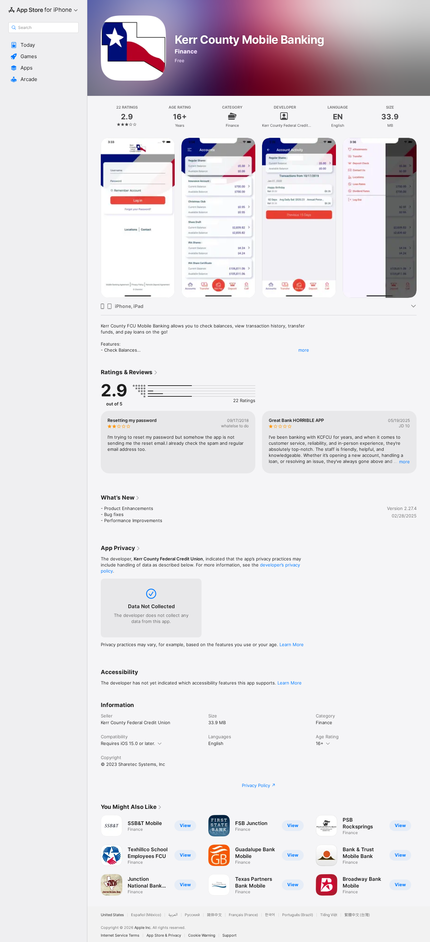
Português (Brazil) (297, 915)
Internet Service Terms (120, 935)
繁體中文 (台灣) (357, 915)
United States (112, 915)
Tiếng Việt (328, 915)
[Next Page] (423, 442)
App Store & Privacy (163, 935)
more (303, 350)
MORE (404, 461)
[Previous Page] (94, 442)
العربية (173, 915)
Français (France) (243, 915)
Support (229, 935)
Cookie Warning (201, 935)
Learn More (292, 644)
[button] (43, 45)
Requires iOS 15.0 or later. (128, 743)
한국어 (270, 915)
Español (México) (146, 915)
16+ (320, 743)
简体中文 (214, 915)
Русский (192, 915)
